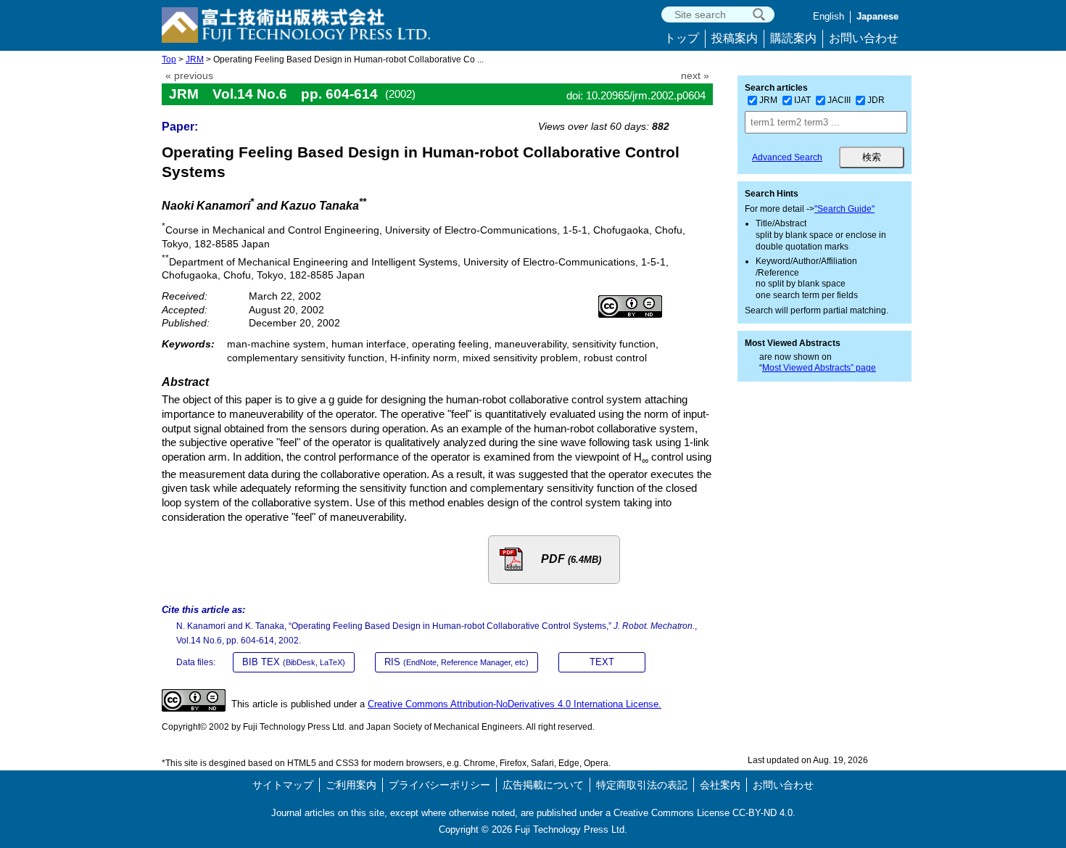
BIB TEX (293, 661)
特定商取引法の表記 (641, 785)
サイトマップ (282, 785)
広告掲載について (543, 785)
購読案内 (793, 38)
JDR (876, 100)
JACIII (839, 100)
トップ (681, 38)
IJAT (802, 100)
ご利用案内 (351, 785)
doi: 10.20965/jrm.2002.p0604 (636, 95)
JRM (195, 59)
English (828, 16)
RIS (456, 661)
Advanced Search (787, 157)
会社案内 (720, 785)
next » (695, 75)
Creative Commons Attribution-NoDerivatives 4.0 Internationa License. (514, 704)
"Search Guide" (844, 209)
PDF (571, 559)
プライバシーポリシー (439, 785)
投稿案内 (734, 38)
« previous (189, 75)
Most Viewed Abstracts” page (819, 368)
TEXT (602, 661)
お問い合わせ (863, 38)
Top (169, 59)
